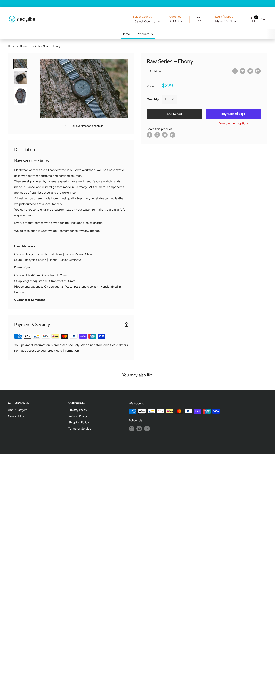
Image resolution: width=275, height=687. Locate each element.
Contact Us (16, 416)
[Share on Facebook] (235, 71)
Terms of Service (79, 428)
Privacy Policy (77, 410)
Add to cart (174, 114)
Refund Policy (77, 416)
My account (224, 21)
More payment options (233, 123)
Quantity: (153, 99)
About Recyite (17, 410)
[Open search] (199, 19)
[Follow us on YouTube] (139, 428)
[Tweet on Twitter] (250, 71)
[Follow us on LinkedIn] (147, 428)
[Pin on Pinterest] (242, 71)
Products (143, 34)
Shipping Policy (78, 422)
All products (26, 46)
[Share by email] (258, 71)
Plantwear (154, 71)
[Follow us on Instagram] (131, 428)
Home (126, 34)
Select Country (145, 21)
